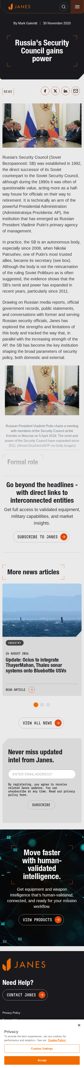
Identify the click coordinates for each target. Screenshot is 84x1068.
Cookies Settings (42, 1048)
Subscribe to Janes (37, 537)
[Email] (75, 91)
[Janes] (19, 6)
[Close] (79, 1025)
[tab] (36, 705)
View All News (37, 723)
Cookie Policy (57, 1040)
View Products (37, 920)
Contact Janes (21, 995)
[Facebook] (45, 91)
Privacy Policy (11, 1012)
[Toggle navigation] (77, 6)
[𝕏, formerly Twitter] (55, 91)
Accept (42, 1060)
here (23, 794)
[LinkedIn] (65, 91)
